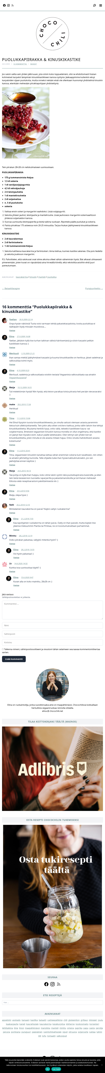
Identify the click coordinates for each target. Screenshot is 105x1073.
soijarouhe (83, 1032)
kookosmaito (82, 1024)
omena (70, 1028)
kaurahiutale (32, 1024)
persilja (99, 1028)
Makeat (33, 64)
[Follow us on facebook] (46, 984)
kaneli (22, 1024)
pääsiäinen (37, 1032)
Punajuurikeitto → (94, 288)
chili (65, 1020)
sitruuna (73, 1032)
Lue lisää (56, 1069)
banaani (25, 1020)
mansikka (45, 1028)
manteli (42, 277)
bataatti (42, 1020)
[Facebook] (4, 5)
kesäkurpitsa (58, 1024)
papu (85, 1028)
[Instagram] (8, 5)
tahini (99, 1032)
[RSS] (12, 5)
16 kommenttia (20, 64)
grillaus (84, 1020)
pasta (92, 1028)
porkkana (15, 1032)
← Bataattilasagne (11, 288)
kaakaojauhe (12, 1024)
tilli (39, 1036)
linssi (21, 1028)
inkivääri (93, 1020)
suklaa (92, 1032)
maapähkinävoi (32, 1028)
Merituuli (14, 353)
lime (16, 1028)
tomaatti (51, 1036)
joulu (100, 1020)
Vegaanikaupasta (17, 377)
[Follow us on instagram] (52, 984)
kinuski (33, 277)
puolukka (51, 277)
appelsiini (6, 1020)
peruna (6, 1032)
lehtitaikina (7, 1028)
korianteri (94, 1024)
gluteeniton (74, 1020)
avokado (16, 1020)
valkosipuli (62, 1036)
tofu (44, 1036)
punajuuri (26, 1032)
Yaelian (13, 319)
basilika (34, 1020)
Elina (11, 336)
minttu (63, 1028)
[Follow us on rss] (59, 984)
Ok (47, 1069)
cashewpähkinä (54, 1020)
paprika (78, 1028)
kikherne (70, 1024)
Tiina (11, 418)
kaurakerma (22, 277)
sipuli (65, 1032)
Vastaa (12, 330)
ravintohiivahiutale (52, 1032)
